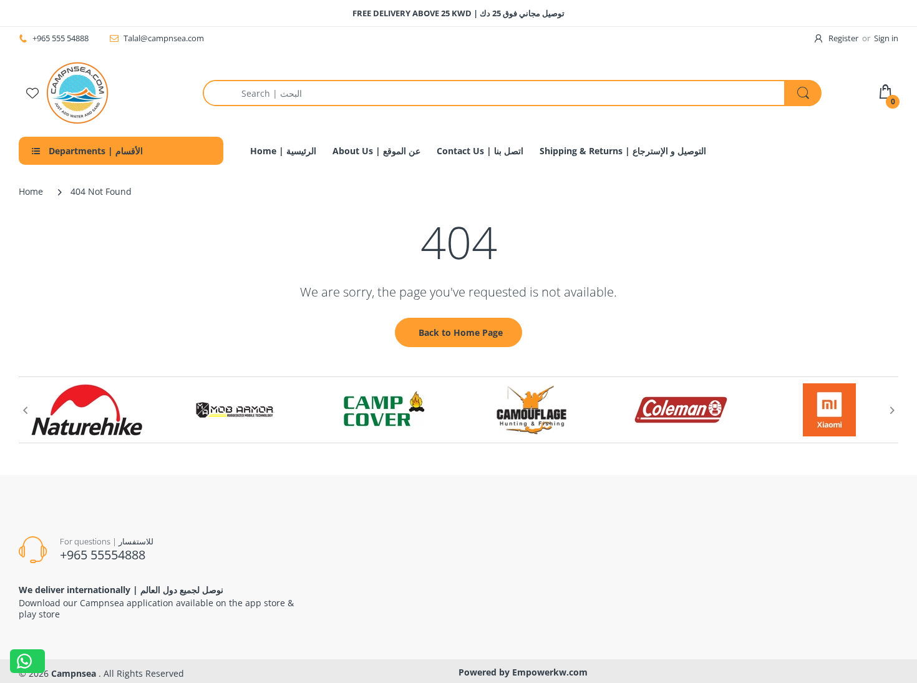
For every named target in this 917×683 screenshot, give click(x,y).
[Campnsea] (77, 92)
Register (843, 38)
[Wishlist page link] (32, 93)
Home (31, 191)
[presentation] (25, 410)
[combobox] (512, 93)
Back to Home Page (461, 332)
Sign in (886, 38)
